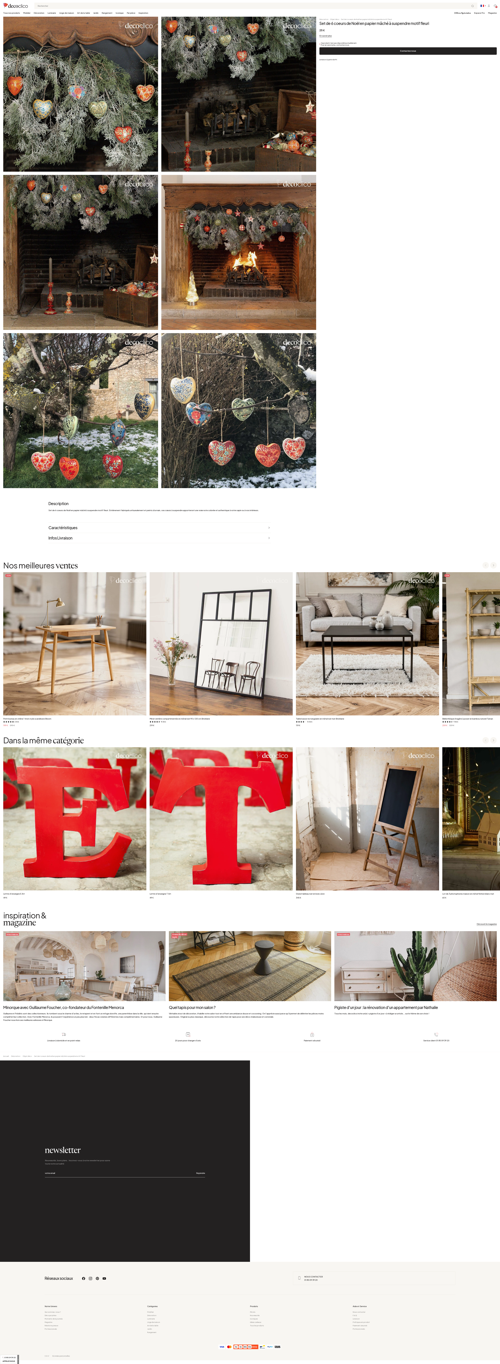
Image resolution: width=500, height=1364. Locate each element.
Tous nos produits (11, 13)
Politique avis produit (361, 1322)
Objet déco (334, 19)
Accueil (6, 1056)
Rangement (107, 13)
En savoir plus (325, 35)
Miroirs (252, 1312)
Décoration (39, 13)
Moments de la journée (54, 1319)
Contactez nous (408, 51)
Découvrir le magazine (487, 924)
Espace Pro (479, 13)
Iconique (120, 13)
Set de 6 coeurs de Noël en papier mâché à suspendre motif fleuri (366, 19)
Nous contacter (359, 1312)
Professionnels (51, 1329)
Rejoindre (200, 1173)
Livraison (356, 1319)
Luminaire (52, 13)
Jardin (95, 13)
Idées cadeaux (255, 1322)
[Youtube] (104, 1279)
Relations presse (51, 1326)
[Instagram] (90, 1279)
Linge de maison (66, 13)
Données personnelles (61, 1356)
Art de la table (83, 13)
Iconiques (254, 1319)
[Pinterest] (97, 1279)
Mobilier (26, 13)
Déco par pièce (50, 1315)
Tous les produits (257, 1326)
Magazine (492, 13)
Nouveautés (255, 1315)
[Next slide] (493, 565)
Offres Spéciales (462, 13)
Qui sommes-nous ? (53, 1312)
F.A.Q (355, 1315)
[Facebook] (84, 1279)
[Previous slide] (485, 565)
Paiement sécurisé (360, 1326)
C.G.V (47, 1356)
